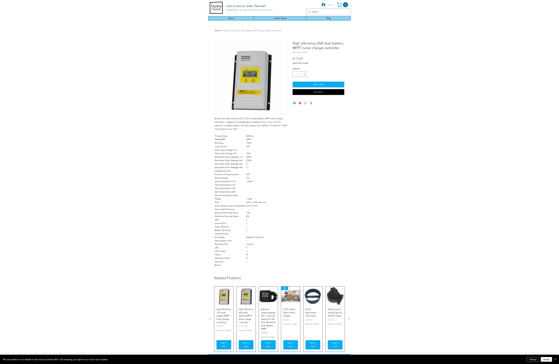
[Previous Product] (210, 319)
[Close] (555, 359)
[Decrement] (295, 74)
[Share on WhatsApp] (305, 103)
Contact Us (231, 9)
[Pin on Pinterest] (300, 103)
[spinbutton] (300, 74)
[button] (343, 4)
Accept (546, 359)
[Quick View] (223, 296)
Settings (533, 359)
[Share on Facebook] (294, 103)
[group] (279, 319)
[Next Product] (349, 319)
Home (217, 30)
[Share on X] (311, 103)
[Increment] (304, 74)
